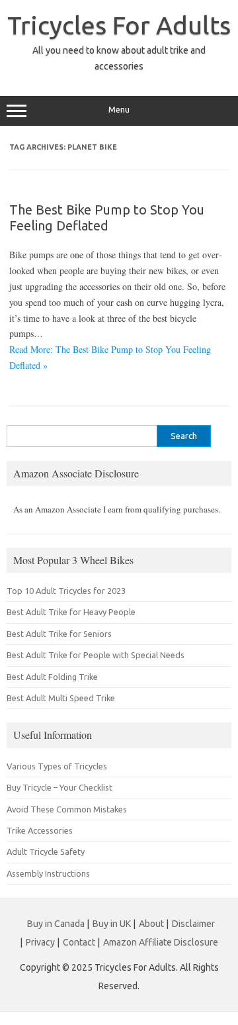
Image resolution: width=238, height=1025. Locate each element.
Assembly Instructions (48, 873)
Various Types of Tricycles (57, 766)
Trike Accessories (40, 830)
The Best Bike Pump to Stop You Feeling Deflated (106, 217)
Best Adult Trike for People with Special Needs (95, 654)
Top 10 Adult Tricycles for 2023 (66, 590)
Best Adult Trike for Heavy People (71, 611)
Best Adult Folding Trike (52, 676)
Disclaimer (193, 923)
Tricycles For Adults (119, 25)
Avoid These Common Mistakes (67, 809)
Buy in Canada (56, 923)
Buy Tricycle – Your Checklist (59, 787)
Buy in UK (112, 923)
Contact (79, 942)
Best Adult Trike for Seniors (59, 633)
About (151, 923)
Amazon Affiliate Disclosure (160, 942)
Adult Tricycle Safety (46, 851)
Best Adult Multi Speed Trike (61, 698)
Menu (119, 110)
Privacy (40, 942)
